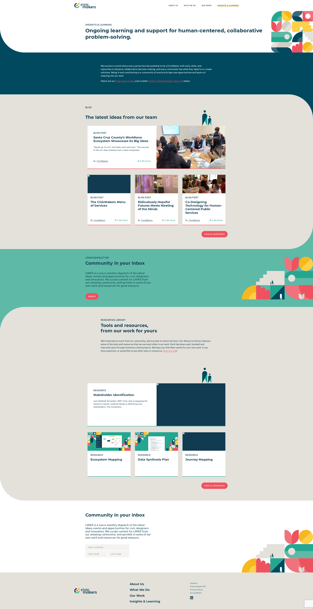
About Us (173, 5)
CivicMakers (102, 161)
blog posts (120, 81)
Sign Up (139, 555)
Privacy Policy (196, 590)
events (130, 81)
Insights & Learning (228, 5)
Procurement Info (198, 586)
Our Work (206, 5)
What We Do (190, 5)
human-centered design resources (165, 81)
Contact (193, 583)
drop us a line (170, 351)
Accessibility (196, 593)
